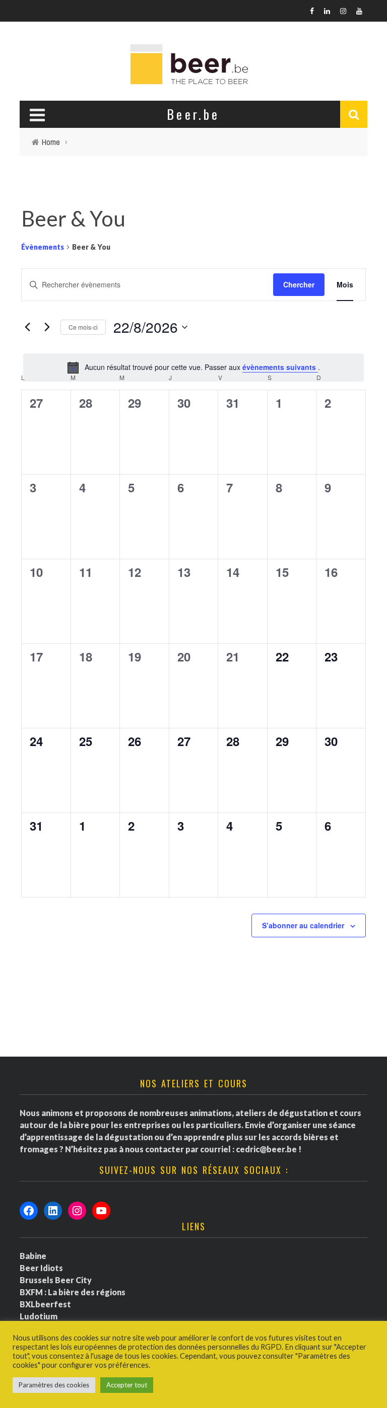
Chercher (298, 284)
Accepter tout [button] (126, 1385)
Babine (33, 1256)
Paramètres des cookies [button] (54, 1385)
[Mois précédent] (27, 327)
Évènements (42, 247)
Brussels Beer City (56, 1280)
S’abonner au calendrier (303, 925)
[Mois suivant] (47, 327)
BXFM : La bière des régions (72, 1292)
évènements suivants (280, 367)
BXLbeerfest (45, 1304)
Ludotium (38, 1316)
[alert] (193, 367)
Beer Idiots (41, 1268)
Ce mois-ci (83, 327)
